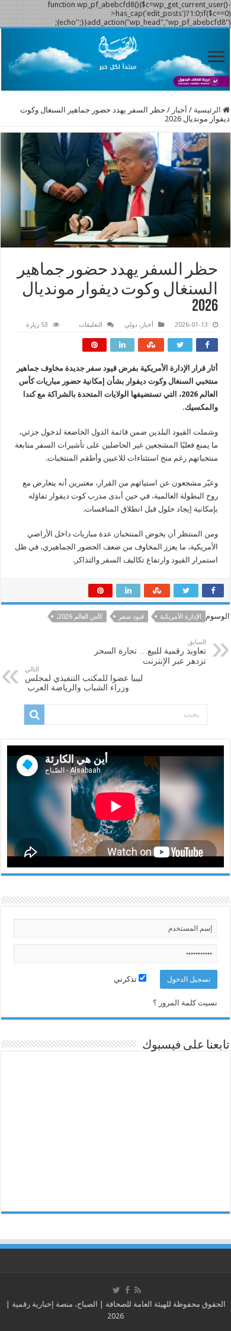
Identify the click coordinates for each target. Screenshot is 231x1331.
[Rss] (137, 1290)
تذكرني (126, 979)
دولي (130, 325)
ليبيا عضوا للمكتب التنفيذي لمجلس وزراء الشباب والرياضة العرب (84, 679)
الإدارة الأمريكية (180, 617)
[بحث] (34, 715)
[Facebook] (127, 1290)
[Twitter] (116, 1290)
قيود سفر (131, 617)
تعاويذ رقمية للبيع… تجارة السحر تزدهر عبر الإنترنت (150, 652)
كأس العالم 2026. (79, 617)
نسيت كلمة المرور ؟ (185, 1002)
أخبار (179, 109)
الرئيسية (208, 109)
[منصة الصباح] (115, 59)
